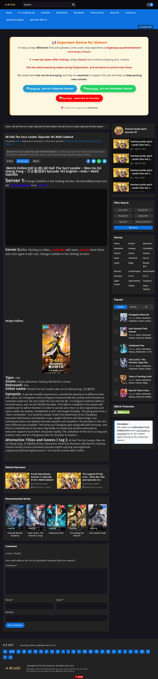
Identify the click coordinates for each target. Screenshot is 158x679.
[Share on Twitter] (93, 161)
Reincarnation (149, 271)
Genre (122, 210)
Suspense (147, 281)
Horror (146, 258)
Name (9, 599)
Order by (143, 222)
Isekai (116, 263)
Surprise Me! (146, 27)
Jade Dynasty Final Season (138, 330)
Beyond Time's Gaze (139, 390)
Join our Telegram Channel (57, 88)
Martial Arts (146, 264)
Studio (122, 216)
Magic (131, 263)
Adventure (147, 243)
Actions (131, 243)
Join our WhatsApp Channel (116, 88)
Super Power (117, 282)
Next (35, 161)
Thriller (131, 286)
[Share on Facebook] (88, 161)
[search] (73, 5)
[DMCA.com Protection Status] (122, 413)
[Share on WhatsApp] (99, 161)
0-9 (12, 651)
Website (9, 612)
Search (134, 228)
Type (122, 222)
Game (116, 258)
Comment (11, 565)
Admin (18, 141)
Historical (132, 258)
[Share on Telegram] (104, 161)
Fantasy (146, 253)
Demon (117, 253)
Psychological (134, 271)
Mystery (117, 271)
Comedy (131, 248)
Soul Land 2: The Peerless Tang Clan (138, 361)
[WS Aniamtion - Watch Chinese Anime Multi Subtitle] (10, 6)
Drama (131, 253)
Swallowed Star (136, 345)
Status (142, 216)
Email (60, 599)
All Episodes (22, 161)
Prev (10, 161)
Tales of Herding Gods (140, 376)
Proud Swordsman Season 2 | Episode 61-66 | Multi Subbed (42, 477)
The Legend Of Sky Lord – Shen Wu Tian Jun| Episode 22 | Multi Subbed (93, 478)
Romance (118, 276)
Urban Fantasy (146, 287)
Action (117, 243)
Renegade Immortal (139, 314)
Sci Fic (131, 276)
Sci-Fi (145, 276)
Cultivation (147, 248)
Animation (118, 248)
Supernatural (134, 281)
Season (142, 210)
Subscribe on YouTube (86, 98)
